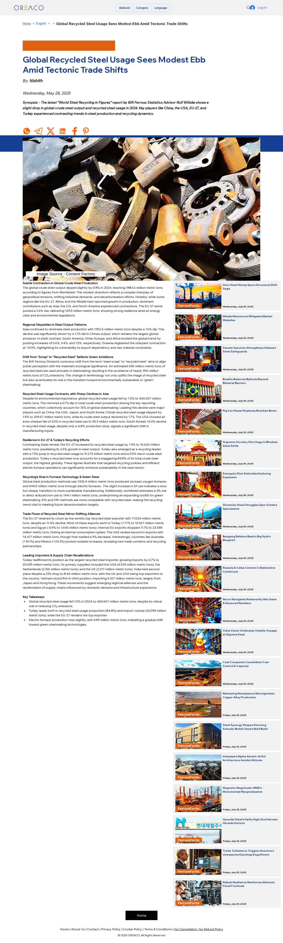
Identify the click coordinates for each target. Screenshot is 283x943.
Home (27, 23)
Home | (65, 929)
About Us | (79, 929)
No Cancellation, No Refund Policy (198, 929)
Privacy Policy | (112, 929)
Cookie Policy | (133, 929)
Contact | (94, 929)
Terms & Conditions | (159, 929)
